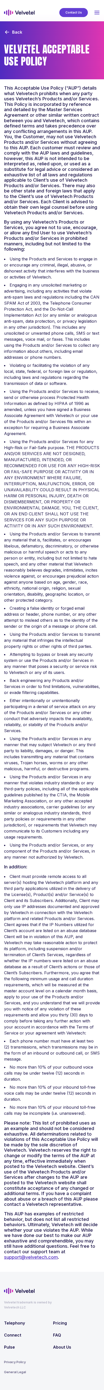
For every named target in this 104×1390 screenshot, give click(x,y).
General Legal (15, 1372)
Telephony (14, 1323)
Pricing (60, 1323)
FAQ (57, 1335)
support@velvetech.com (31, 1257)
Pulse (9, 1347)
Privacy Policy (15, 1362)
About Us (62, 1347)
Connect (12, 1335)
